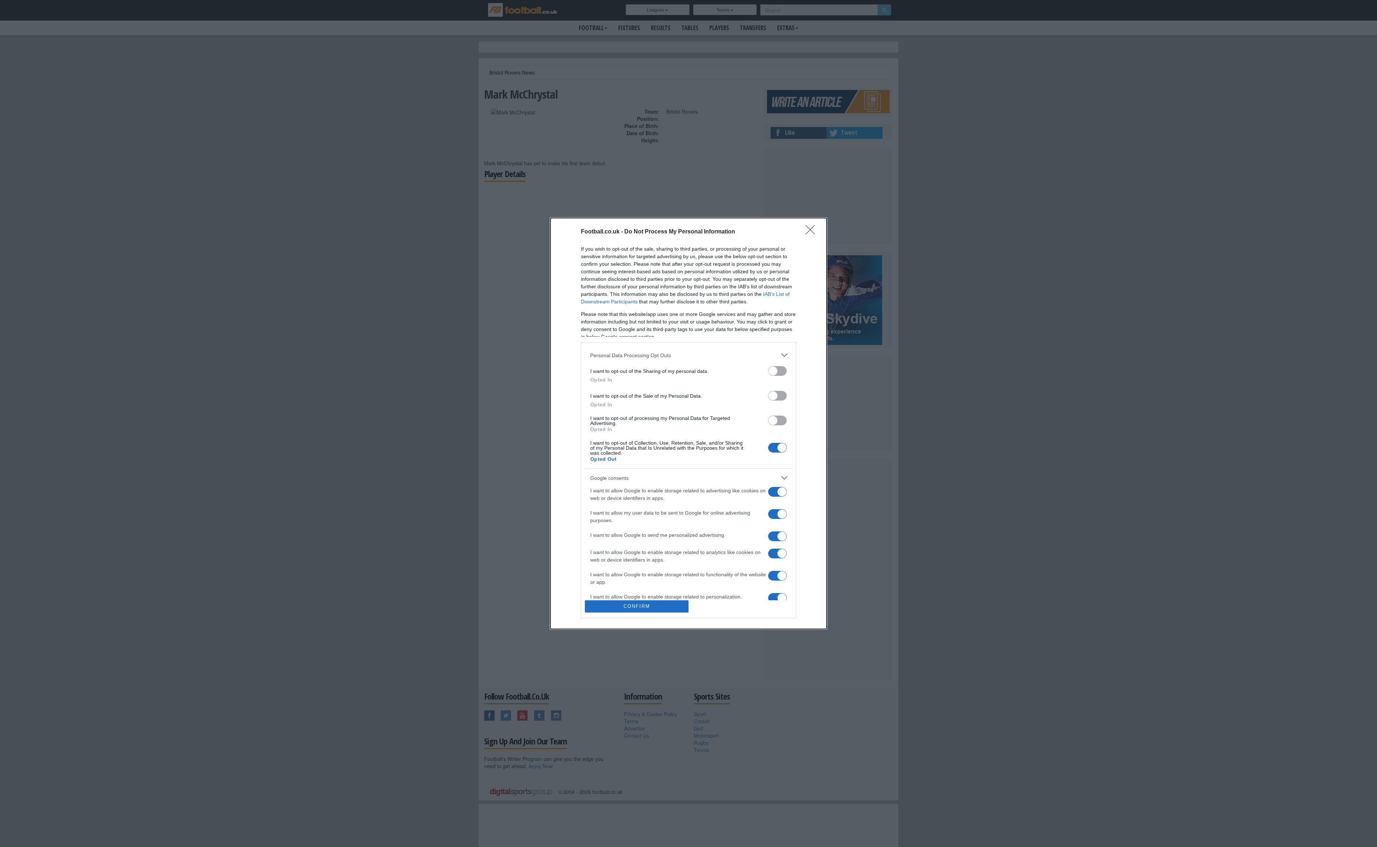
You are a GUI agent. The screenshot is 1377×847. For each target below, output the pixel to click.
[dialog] (688, 423)
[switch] (777, 371)
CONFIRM (637, 606)
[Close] (812, 232)
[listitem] (688, 355)
